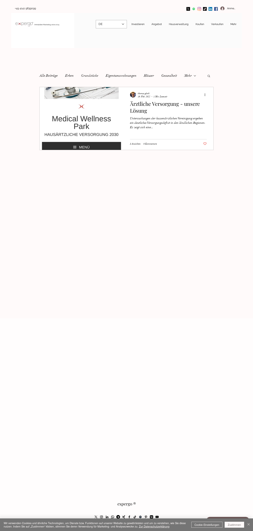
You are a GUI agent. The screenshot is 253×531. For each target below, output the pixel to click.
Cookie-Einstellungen (206, 525)
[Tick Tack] (205, 9)
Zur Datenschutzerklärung (154, 526)
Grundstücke (89, 76)
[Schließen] (248, 524)
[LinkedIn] (210, 9)
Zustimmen (234, 525)
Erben (69, 76)
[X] (188, 9)
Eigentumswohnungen (121, 76)
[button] (209, 76)
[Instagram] (199, 9)
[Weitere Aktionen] (206, 94)
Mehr (188, 76)
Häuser (149, 76)
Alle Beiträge (48, 76)
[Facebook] (216, 9)
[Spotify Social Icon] (194, 9)
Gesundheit (169, 76)
